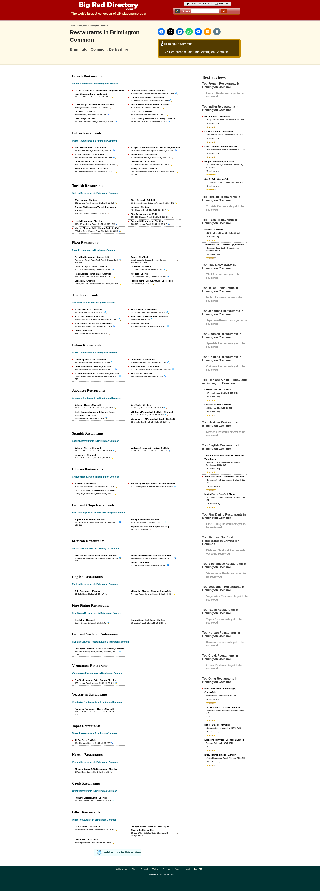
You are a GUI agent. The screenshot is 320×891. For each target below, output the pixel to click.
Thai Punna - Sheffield (142, 374)
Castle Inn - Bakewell (85, 620)
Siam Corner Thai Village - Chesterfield (93, 324)
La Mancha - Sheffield (85, 455)
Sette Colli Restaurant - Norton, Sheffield (151, 555)
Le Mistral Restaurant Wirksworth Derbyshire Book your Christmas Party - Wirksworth (99, 92)
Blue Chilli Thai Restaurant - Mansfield (149, 316)
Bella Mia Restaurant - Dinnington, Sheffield (96, 555)
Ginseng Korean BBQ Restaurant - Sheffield (96, 769)
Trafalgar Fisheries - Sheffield (145, 519)
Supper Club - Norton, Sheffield (90, 519)
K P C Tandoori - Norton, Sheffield (221, 146)
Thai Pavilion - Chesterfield (144, 309)
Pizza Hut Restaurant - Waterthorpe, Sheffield (97, 374)
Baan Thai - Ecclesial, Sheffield (90, 316)
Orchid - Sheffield (83, 331)
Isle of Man (199, 869)
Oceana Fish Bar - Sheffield (217, 405)
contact (223, 4)
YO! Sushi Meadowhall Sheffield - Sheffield (152, 412)
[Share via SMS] (207, 31)
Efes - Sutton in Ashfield (143, 200)
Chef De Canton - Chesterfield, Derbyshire (95, 491)
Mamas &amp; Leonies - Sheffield (91, 267)
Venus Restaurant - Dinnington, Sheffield (224, 477)
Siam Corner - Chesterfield (87, 827)
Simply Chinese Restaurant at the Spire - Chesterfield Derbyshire (150, 828)
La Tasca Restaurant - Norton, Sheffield (150, 448)
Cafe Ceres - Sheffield (141, 112)
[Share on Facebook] (161, 31)
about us (207, 4)
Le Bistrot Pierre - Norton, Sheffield (148, 90)
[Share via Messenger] (198, 31)
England (144, 869)
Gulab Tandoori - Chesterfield (89, 162)
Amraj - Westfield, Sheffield (144, 169)
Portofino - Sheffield (141, 267)
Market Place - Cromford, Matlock (220, 494)
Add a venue (121, 869)
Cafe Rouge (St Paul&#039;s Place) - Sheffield (153, 119)
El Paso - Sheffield (140, 562)
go (224, 11)
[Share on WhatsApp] (189, 31)
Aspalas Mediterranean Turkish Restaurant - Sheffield (96, 209)
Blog (134, 869)
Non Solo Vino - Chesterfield (145, 366)
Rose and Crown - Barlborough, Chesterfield (220, 690)
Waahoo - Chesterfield (85, 484)
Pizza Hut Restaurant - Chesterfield (92, 257)
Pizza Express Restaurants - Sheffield (93, 274)
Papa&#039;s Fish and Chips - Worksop (150, 526)
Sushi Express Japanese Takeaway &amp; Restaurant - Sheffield (95, 413)
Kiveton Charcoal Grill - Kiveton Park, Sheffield (97, 228)
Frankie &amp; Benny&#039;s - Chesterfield (152, 281)
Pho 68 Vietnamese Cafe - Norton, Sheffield (96, 680)
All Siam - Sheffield (140, 324)
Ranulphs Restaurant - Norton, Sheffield (94, 709)
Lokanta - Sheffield (140, 207)
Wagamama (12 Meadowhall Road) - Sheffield (153, 419)
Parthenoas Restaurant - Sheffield (91, 798)
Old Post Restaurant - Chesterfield (147, 98)
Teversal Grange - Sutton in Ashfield (222, 707)
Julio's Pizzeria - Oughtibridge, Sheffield (224, 245)
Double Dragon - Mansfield (217, 725)
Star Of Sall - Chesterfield (143, 162)
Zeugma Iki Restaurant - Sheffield (147, 221)
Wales (155, 869)
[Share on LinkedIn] (180, 31)
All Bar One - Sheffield (85, 740)
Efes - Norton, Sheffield (86, 200)
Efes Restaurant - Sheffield (144, 214)
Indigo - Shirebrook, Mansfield (219, 161)
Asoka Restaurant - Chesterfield (90, 148)
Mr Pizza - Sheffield (140, 274)
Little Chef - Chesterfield (87, 840)
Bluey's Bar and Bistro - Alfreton (220, 755)
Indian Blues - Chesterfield (144, 155)
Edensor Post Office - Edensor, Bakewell (224, 740)
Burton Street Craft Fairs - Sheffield (148, 620)
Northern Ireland (182, 869)
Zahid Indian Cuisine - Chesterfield (92, 169)
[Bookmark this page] (217, 31)
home (193, 4)
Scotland (166, 869)
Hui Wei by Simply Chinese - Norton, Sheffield (153, 484)
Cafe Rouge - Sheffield (86, 119)
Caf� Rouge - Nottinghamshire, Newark (94, 105)
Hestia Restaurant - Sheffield (89, 221)
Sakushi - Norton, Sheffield (88, 405)
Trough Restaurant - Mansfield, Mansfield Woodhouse (224, 457)
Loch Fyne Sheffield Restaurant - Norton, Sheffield (99, 649)
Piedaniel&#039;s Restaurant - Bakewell (150, 105)
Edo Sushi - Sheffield (141, 405)
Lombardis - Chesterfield (143, 359)
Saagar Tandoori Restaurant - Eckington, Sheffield (155, 148)
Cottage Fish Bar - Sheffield (217, 390)
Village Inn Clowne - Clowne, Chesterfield (151, 591)
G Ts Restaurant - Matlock (87, 591)
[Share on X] (170, 31)
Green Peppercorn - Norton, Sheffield (93, 366)
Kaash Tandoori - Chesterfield (89, 155)
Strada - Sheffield (139, 257)
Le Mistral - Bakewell (85, 112)
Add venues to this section (122, 852)
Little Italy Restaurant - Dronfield (90, 359)
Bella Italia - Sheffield (85, 281)
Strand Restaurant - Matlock (88, 309)
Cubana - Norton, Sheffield (88, 448)
